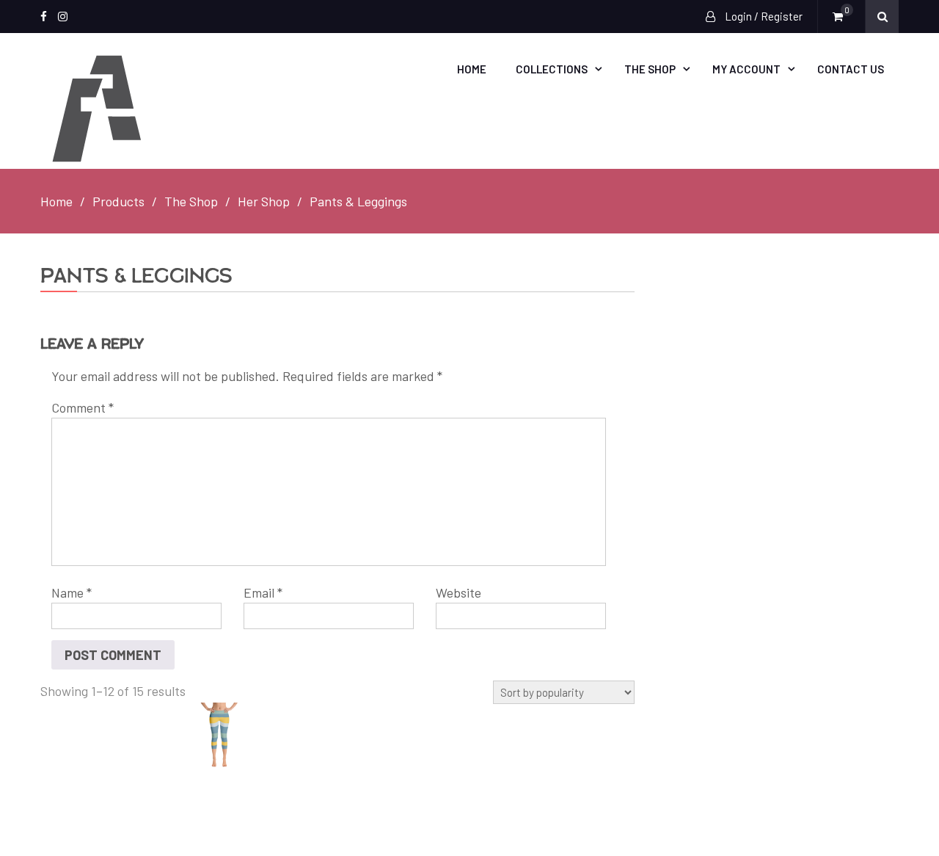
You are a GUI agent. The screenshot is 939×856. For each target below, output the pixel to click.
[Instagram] (62, 16)
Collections (552, 69)
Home (471, 69)
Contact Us (850, 69)
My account (746, 69)
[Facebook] (43, 16)
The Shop (650, 69)
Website (458, 592)
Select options (231, 737)
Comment (82, 407)
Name (71, 592)
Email (263, 592)
